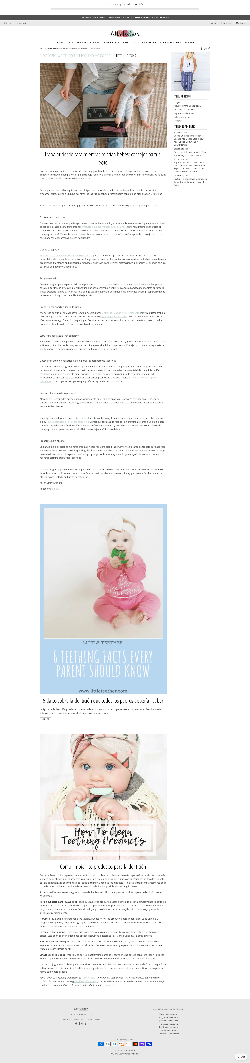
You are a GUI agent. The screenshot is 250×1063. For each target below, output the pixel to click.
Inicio (42, 48)
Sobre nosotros (169, 42)
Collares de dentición (115, 42)
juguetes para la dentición (83, 42)
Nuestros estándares (168, 1014)
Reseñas (189, 42)
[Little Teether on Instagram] (205, 49)
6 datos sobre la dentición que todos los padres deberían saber (103, 700)
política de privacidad (168, 1020)
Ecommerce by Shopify (129, 1053)
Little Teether (129, 1050)
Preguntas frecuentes (169, 1017)
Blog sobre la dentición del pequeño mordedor (67, 48)
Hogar (59, 42)
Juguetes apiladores (144, 42)
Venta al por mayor (168, 1030)
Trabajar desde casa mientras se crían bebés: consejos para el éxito (103, 158)
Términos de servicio (168, 1024)
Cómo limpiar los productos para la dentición (103, 866)
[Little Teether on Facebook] (201, 49)
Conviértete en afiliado (168, 1033)
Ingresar (214, 23)
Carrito (241, 23)
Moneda (18, 23)
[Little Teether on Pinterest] (209, 49)
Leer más (45, 719)
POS (112, 1053)
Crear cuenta (226, 23)
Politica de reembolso (169, 1027)
